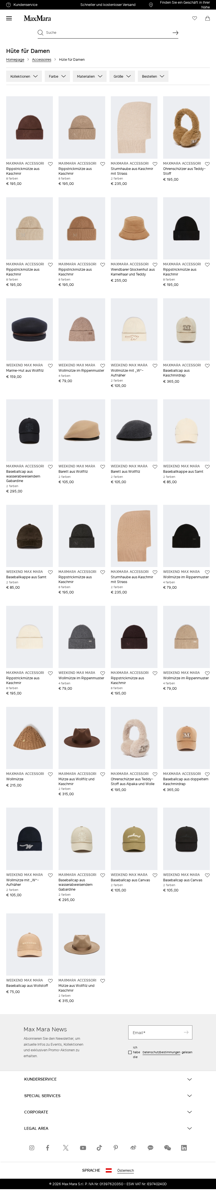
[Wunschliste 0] (194, 18)
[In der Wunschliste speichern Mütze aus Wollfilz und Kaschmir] (102, 774)
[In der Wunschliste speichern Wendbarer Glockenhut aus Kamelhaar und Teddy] (155, 264)
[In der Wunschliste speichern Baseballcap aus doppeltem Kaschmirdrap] (207, 774)
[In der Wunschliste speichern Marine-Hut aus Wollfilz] (50, 365)
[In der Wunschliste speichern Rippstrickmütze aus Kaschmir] (50, 164)
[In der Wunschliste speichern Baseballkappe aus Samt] (207, 466)
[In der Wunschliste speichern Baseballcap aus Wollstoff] (50, 980)
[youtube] (83, 1148)
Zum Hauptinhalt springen (25, 3)
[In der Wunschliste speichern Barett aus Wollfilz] (102, 466)
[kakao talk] (150, 1148)
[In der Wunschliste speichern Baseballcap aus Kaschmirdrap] (207, 365)
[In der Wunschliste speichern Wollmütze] (50, 774)
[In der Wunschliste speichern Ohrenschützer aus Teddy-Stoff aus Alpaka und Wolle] (155, 774)
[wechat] (167, 1148)
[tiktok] (99, 1148)
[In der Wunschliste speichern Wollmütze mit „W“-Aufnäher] (155, 365)
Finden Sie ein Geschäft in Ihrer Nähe (185, 5)
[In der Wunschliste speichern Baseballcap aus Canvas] (155, 875)
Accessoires (41, 59)
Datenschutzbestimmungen (161, 1052)
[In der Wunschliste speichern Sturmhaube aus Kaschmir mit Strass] (155, 164)
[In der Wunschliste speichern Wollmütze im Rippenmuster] (102, 365)
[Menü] (9, 18)
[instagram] (32, 1148)
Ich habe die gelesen (162, 1052)
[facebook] (49, 1148)
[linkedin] (184, 1148)
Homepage (15, 59)
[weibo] (133, 1148)
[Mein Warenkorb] (207, 18)
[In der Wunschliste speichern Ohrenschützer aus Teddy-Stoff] (207, 164)
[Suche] (175, 32)
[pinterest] (116, 1148)
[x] (66, 1148)
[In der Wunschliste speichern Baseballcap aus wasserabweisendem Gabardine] (50, 466)
